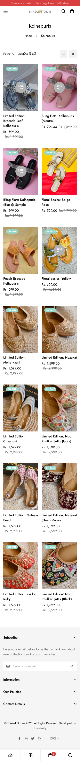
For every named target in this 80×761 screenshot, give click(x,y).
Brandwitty (40, 728)
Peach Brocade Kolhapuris (14, 281)
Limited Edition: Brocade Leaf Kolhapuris (14, 120)
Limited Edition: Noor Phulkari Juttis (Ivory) (57, 439)
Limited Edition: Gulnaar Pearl (20, 518)
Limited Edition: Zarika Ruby (19, 596)
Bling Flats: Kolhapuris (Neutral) (58, 118)
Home (29, 36)
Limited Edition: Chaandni (14, 439)
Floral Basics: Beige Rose (56, 202)
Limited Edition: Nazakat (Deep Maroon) (59, 518)
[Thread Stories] (40, 11)
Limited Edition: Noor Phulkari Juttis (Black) (57, 596)
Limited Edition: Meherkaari (14, 360)
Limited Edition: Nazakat (59, 357)
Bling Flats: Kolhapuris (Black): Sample (19, 202)
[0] (50, 755)
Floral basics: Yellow (56, 278)
